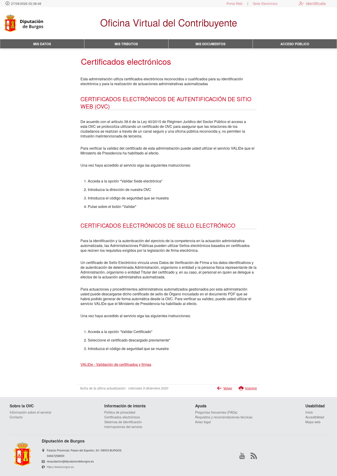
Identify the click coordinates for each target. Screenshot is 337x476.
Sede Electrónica (265, 3)
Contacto (16, 417)
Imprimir (251, 388)
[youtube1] (242, 456)
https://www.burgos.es (60, 467)
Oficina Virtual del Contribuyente (168, 22)
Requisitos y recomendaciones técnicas (223, 417)
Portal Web (235, 3)
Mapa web (312, 422)
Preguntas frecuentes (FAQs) (216, 412)
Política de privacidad (119, 412)
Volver (227, 388)
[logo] (30, 23)
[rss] (254, 456)
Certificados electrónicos (122, 417)
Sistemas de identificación (123, 422)
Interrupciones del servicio (123, 426)
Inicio (309, 412)
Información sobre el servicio (30, 412)
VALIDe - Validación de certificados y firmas (115, 364)
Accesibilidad (314, 417)
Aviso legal (203, 422)
